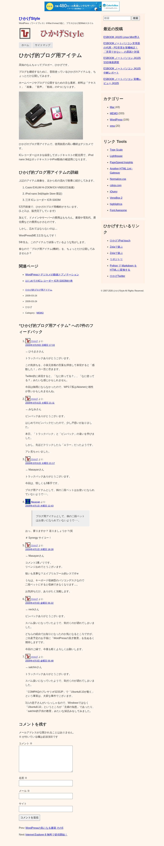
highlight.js (116, 204)
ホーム (25, 45)
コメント (25, 743)
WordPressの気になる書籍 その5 (44, 828)
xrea (112, 125)
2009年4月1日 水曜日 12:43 (39, 505)
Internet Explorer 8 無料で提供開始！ (46, 834)
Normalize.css (118, 179)
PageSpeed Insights (121, 162)
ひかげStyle (29, 18)
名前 (23, 778)
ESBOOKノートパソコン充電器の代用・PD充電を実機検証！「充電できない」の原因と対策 (121, 47)
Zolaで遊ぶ (116, 246)
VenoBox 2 (116, 197)
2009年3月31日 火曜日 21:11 (39, 403)
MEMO (40, 313)
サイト (23, 803)
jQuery (113, 191)
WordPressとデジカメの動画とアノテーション (52, 274)
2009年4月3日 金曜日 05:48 (39, 660)
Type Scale (116, 149)
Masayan (35, 502)
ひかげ (34, 341)
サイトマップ (42, 45)
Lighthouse (116, 156)
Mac (112, 107)
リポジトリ (116, 259)
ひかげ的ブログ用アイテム (38, 290)
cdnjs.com (115, 185)
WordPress (116, 119)
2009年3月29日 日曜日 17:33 (40, 345)
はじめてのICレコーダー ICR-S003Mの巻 (49, 280)
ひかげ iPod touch (120, 240)
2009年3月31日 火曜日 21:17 (40, 463)
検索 (135, 18)
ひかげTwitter (117, 276)
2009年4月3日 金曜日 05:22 (39, 603)
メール (24, 791)
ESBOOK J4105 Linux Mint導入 (121, 37)
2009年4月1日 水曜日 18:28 (39, 549)
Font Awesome (118, 210)
